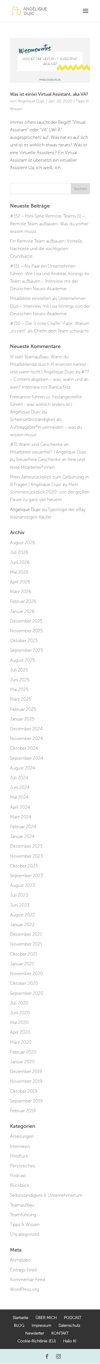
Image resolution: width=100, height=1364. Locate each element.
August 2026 (22, 542)
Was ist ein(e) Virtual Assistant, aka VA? (49, 94)
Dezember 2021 (26, 934)
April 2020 (20, 1032)
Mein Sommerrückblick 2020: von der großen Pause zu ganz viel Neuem (49, 492)
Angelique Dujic (31, 101)
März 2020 (20, 1042)
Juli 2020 (19, 1003)
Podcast (18, 1175)
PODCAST (72, 1317)
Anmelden (20, 1260)
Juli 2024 (19, 777)
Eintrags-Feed (23, 1269)
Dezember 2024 (26, 728)
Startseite (20, 1317)
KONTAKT (60, 1333)
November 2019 (26, 1081)
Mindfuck (19, 1156)
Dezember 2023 (26, 846)
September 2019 (26, 1101)
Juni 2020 (20, 1012)
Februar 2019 (23, 1110)
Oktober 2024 (24, 748)
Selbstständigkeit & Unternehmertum (46, 1195)
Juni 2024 (19, 787)
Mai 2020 (19, 1022)
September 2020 (26, 993)
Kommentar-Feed (27, 1279)
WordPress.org (24, 1289)
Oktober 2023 (24, 866)
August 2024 (22, 768)
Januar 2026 (22, 611)
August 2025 (22, 660)
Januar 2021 (22, 963)
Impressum (41, 1325)
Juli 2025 (19, 670)
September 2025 (26, 650)
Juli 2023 (19, 895)
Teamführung (23, 1214)
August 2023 (22, 885)
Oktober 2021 (23, 954)
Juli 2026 (19, 552)
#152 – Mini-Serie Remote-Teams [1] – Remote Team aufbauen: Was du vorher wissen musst (49, 223)
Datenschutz (69, 1325)
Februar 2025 (23, 709)
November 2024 (26, 738)
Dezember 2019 (26, 1071)
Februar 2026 (23, 601)
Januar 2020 (22, 1061)
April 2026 (20, 581)
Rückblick (19, 1185)
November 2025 (26, 630)
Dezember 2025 (26, 621)
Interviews (20, 1146)
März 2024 (20, 817)
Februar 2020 (23, 1052)
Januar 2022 (22, 924)
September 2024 (26, 758)
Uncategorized (24, 1234)
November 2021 (26, 944)
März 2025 (20, 699)
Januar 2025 (22, 719)
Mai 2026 (19, 572)
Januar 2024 (22, 836)
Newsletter (34, 1333)
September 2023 (26, 875)
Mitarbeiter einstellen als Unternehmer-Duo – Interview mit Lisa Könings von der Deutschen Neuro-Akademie (50, 306)
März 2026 (20, 591)
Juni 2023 (19, 905)
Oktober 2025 (24, 640)
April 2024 (20, 807)
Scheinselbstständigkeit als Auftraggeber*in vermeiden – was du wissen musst (46, 427)
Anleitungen (22, 1136)
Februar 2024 (23, 826)
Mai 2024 (19, 797)
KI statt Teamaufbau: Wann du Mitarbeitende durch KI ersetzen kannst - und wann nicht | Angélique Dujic (49, 364)
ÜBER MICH (46, 1317)
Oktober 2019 (23, 1091)
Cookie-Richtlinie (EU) (37, 1341)
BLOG (19, 1325)
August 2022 (22, 914)
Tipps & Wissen (24, 1224)
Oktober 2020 (24, 983)
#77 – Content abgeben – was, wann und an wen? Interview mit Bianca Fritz (49, 379)
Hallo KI (69, 1341)
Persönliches (22, 1165)
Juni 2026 (19, 562)
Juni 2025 (19, 679)
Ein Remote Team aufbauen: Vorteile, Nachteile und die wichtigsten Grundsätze (46, 248)
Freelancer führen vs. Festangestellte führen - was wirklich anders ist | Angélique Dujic (46, 404)
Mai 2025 (19, 689)
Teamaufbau (22, 1205)
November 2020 (26, 973)
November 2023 (26, 856)
